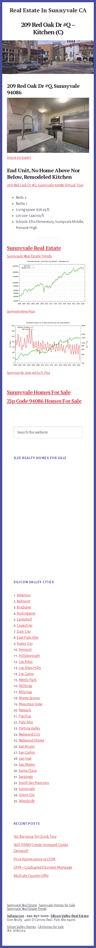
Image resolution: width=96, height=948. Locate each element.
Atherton (23, 595)
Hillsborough (29, 656)
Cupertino (24, 626)
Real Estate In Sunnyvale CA (48, 10)
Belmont (23, 601)
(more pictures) (19, 158)
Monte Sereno (29, 698)
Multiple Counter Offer (31, 876)
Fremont (25, 650)
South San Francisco (34, 783)
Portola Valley (29, 728)
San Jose (25, 759)
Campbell (24, 620)
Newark (25, 710)
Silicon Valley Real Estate (70, 916)
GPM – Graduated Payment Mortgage (43, 868)
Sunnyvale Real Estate (34, 247)
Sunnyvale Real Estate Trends (29, 256)
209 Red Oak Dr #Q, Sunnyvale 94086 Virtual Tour (45, 185)
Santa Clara (28, 771)
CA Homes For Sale (51, 927)
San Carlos (27, 753)
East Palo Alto (27, 638)
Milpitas (25, 692)
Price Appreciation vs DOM (34, 859)
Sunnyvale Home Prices (21, 311)
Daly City (24, 632)
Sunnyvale (27, 789)
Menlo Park (28, 680)
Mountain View (30, 704)
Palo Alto (26, 722)
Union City (27, 795)
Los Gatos (26, 674)
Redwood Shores (31, 741)
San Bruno (27, 747)
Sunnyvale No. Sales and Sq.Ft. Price (28, 373)
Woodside (27, 801)
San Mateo (27, 765)
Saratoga (26, 777)
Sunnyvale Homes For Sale (39, 392)
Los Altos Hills (30, 668)
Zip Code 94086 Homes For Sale (44, 400)
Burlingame (26, 613)
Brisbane (24, 607)
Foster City (25, 644)
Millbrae (25, 686)
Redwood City (29, 734)
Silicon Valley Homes (21, 927)
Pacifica (25, 716)
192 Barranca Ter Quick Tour (35, 837)
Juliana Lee (15, 916)
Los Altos (26, 662)
